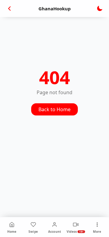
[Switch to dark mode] (99, 8)
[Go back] (9, 8)
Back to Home (54, 109)
